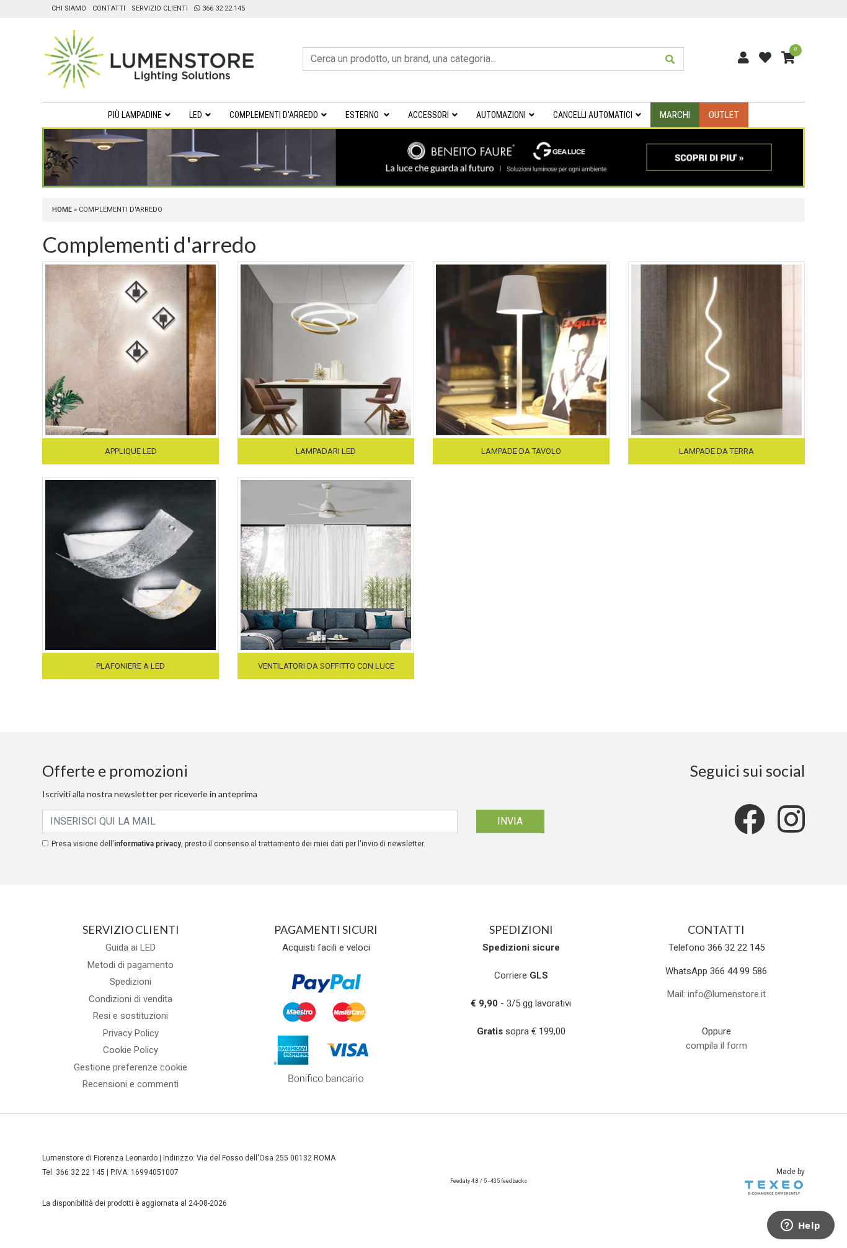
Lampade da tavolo (521, 451)
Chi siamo (68, 8)
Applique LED (131, 451)
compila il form (716, 1045)
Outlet (724, 114)
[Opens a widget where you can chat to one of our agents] (800, 1226)
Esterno (363, 115)
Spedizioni (130, 981)
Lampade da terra (716, 451)
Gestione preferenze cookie (130, 1067)
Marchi (675, 114)
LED (195, 115)
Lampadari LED (326, 451)
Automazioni (501, 115)
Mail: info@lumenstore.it (716, 994)
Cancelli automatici (592, 115)
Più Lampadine (135, 115)
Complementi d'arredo (273, 115)
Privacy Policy (131, 1033)
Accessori (428, 115)
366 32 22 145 (222, 8)
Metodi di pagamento (130, 964)
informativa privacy (147, 843)
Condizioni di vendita (130, 999)
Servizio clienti (159, 8)
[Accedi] (743, 57)
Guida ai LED (130, 947)
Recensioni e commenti (130, 1084)
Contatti (108, 8)
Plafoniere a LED (130, 666)
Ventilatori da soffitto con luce (326, 666)
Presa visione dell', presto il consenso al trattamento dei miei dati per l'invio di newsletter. (238, 843)
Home (62, 210)
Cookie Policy (130, 1050)
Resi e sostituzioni (130, 1015)
